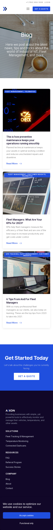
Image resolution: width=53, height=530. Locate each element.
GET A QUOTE (41, 9)
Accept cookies (26, 515)
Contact (9, 488)
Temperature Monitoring (17, 441)
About (8, 483)
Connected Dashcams (16, 445)
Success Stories (13, 467)
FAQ (7, 458)
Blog (8, 479)
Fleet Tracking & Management (20, 436)
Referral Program (14, 462)
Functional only (26, 523)
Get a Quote (26, 376)
